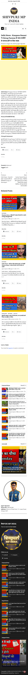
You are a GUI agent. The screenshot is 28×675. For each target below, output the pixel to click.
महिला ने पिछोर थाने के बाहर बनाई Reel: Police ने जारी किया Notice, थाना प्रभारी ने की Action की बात (17, 620)
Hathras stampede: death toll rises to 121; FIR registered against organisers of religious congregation (17, 402)
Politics (15, 313)
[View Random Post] (23, 28)
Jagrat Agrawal (21, 43)
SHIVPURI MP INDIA (14, 19)
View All (23, 385)
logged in (10, 348)
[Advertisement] (14, 75)
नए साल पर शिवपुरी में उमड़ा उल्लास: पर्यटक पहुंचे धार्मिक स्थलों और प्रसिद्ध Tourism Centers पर (17, 612)
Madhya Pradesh (7, 659)
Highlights (4, 313)
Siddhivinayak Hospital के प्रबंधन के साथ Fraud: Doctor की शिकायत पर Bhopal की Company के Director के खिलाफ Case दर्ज (17, 395)
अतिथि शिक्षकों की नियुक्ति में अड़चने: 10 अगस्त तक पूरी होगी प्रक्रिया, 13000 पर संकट (17, 389)
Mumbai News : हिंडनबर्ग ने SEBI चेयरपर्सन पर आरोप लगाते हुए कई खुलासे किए (14, 215)
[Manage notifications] (24, 672)
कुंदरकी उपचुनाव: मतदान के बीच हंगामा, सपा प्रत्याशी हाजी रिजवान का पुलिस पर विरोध (14, 316)
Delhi (6, 167)
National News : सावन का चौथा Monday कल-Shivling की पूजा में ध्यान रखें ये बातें (13, 468)
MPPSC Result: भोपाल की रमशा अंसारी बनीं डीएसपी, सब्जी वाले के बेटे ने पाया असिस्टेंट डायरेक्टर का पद (17, 417)
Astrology (6, 465)
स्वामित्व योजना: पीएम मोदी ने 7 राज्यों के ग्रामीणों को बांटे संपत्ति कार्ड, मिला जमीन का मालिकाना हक (17, 426)
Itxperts (17, 673)
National (9, 165)
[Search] (25, 28)
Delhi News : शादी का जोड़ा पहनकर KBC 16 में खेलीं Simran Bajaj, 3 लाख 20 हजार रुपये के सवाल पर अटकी (13, 265)
